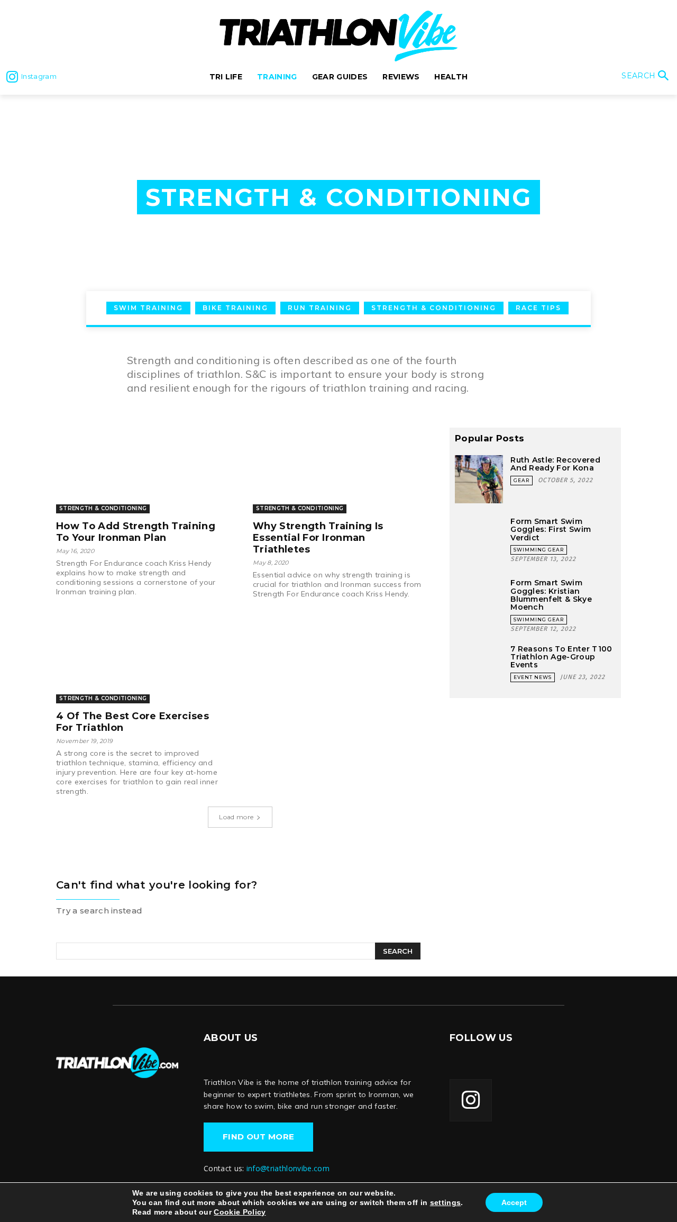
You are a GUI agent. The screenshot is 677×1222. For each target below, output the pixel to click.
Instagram (39, 76)
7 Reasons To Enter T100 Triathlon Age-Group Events (561, 657)
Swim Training (148, 308)
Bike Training (235, 308)
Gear (521, 480)
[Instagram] (12, 77)
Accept (514, 1202)
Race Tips (538, 308)
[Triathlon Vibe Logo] (338, 36)
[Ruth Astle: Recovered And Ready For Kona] (479, 479)
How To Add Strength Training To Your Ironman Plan (135, 532)
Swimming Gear (539, 550)
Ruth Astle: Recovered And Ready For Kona (555, 464)
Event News (533, 677)
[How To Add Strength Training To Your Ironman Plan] (141, 470)
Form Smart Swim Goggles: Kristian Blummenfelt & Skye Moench (551, 595)
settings (445, 1202)
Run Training (320, 308)
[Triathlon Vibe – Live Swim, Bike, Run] (117, 1062)
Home (36, 110)
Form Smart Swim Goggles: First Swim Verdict (550, 529)
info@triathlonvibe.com (288, 1168)
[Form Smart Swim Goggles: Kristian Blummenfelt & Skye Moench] (479, 602)
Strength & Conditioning (433, 308)
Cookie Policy (240, 1212)
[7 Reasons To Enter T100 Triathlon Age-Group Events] (479, 668)
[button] (646, 76)
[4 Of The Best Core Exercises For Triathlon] (141, 660)
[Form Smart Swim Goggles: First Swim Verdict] (479, 541)
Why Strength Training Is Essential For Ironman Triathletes (318, 537)
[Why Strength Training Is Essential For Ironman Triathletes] (338, 470)
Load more (236, 817)
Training (77, 110)
